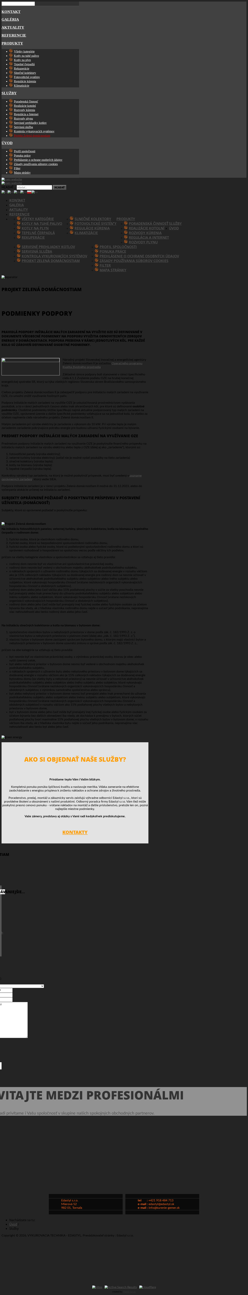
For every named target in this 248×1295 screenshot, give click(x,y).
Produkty (12, 43)
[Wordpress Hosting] (121, 1287)
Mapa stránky (113, 270)
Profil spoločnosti (118, 246)
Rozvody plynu (143, 242)
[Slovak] (5, 191)
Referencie (14, 35)
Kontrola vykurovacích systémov (54, 256)
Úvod (7, 143)
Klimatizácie (86, 232)
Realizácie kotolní (146, 228)
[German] (17, 191)
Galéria (10, 19)
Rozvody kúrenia (145, 232)
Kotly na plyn (35, 228)
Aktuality (13, 27)
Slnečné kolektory (93, 218)
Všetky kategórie (38, 218)
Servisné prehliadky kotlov (48, 246)
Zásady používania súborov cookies (134, 260)
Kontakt (11, 12)
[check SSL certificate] (97, 1287)
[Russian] (35, 191)
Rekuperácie (33, 237)
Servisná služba (37, 251)
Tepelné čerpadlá (38, 232)
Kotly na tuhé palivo (42, 223)
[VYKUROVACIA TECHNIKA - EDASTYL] (99, 179)
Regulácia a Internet (149, 237)
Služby (9, 93)
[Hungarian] (23, 191)
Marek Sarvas (129, 1292)
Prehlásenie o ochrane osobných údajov (139, 256)
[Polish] (29, 191)
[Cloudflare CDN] (147, 1287)
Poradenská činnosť (148, 223)
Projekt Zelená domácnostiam (51, 260)
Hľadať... (9, 187)
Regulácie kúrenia (92, 228)
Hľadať (59, 187)
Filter (105, 265)
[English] (11, 191)
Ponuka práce (113, 251)
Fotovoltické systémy (95, 223)
